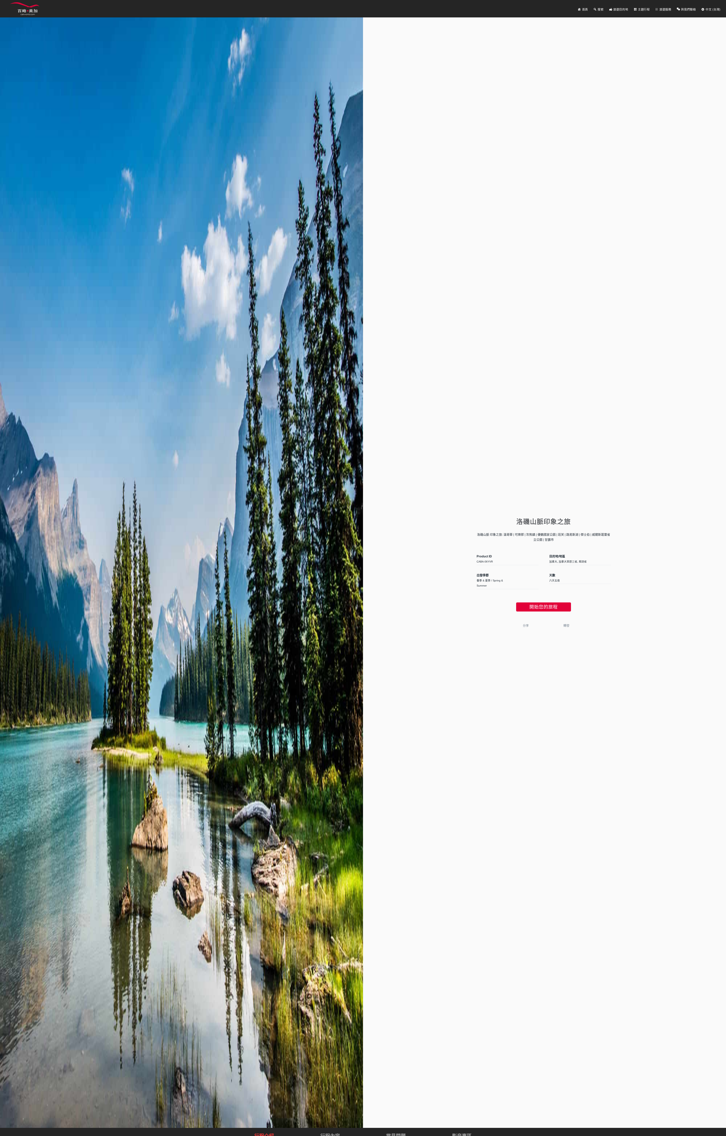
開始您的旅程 (543, 606)
